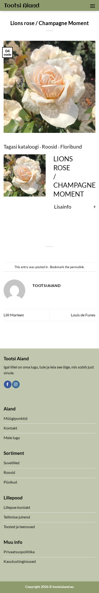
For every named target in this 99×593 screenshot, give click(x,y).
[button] (92, 6)
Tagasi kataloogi (22, 146)
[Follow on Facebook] (7, 384)
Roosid (50, 146)
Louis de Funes (83, 315)
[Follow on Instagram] (15, 384)
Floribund (71, 146)
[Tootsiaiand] (22, 5)
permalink (77, 267)
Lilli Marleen (14, 315)
